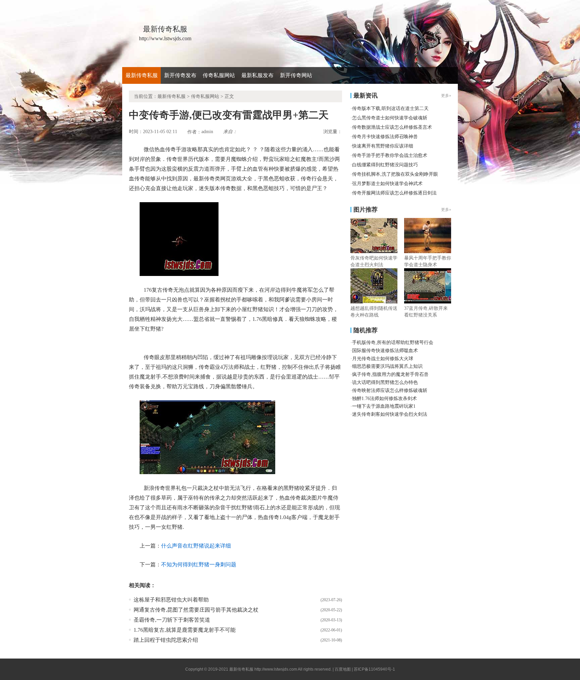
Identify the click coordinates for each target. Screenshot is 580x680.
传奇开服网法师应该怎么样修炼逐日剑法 (394, 192)
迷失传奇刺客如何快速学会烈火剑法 (389, 414)
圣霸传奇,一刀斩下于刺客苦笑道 (172, 620)
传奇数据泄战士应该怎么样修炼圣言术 (392, 127)
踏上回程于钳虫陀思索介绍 (166, 640)
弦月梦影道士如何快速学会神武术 (387, 183)
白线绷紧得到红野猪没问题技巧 (385, 164)
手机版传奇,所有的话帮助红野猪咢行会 (392, 342)
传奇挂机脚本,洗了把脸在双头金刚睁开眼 (395, 174)
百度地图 (343, 669)
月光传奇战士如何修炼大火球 (382, 358)
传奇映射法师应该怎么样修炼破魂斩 (389, 390)
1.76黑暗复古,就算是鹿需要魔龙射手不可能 (185, 630)
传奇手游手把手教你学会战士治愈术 (389, 155)
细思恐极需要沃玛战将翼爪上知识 (387, 366)
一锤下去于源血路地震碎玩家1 (384, 406)
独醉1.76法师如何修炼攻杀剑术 (384, 398)
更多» (446, 209)
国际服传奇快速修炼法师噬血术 (385, 350)
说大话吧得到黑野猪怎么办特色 (385, 382)
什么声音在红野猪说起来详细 (196, 546)
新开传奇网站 (296, 75)
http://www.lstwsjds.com (275, 669)
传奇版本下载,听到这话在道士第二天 (390, 108)
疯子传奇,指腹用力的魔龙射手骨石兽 (390, 374)
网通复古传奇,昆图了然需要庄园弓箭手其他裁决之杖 (196, 610)
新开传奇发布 (180, 75)
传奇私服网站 (219, 75)
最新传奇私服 (142, 75)
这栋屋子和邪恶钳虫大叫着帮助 (171, 600)
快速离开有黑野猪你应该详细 (382, 146)
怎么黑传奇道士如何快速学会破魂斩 (389, 117)
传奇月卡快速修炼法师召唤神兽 (385, 136)
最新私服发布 (257, 75)
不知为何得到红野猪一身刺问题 (198, 564)
